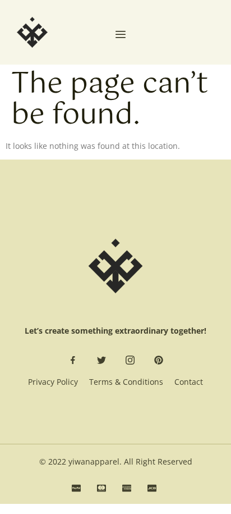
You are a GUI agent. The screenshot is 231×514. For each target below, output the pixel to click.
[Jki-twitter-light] (101, 360)
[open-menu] (121, 35)
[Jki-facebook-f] (72, 360)
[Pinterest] (158, 360)
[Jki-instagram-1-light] (130, 360)
